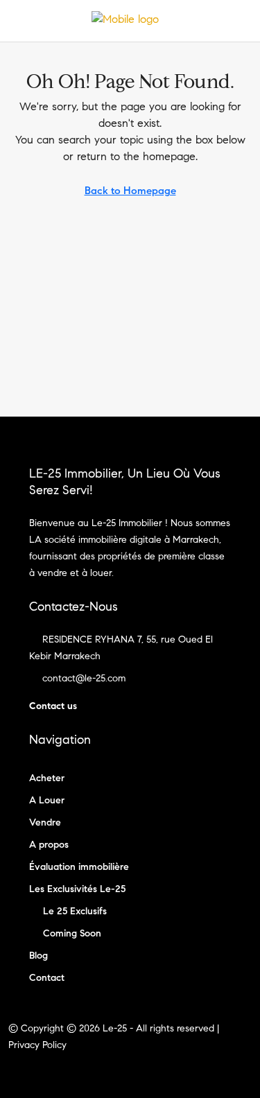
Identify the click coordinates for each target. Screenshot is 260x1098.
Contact (46, 978)
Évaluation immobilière (79, 867)
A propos (49, 845)
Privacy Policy (37, 1045)
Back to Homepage (130, 190)
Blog (38, 955)
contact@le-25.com (83, 678)
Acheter (46, 778)
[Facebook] (118, 1073)
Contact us (53, 706)
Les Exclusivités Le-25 (77, 889)
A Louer (46, 800)
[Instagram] (142, 1073)
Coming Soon (72, 933)
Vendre (45, 822)
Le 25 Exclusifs (75, 911)
